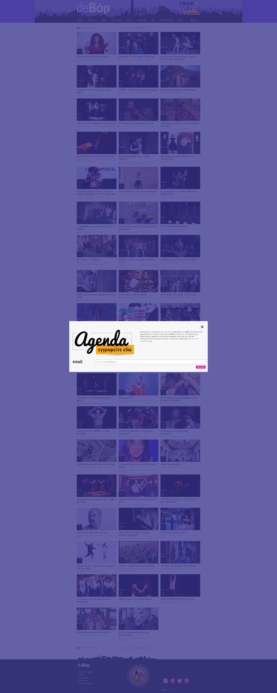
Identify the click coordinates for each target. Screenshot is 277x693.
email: (77, 362)
